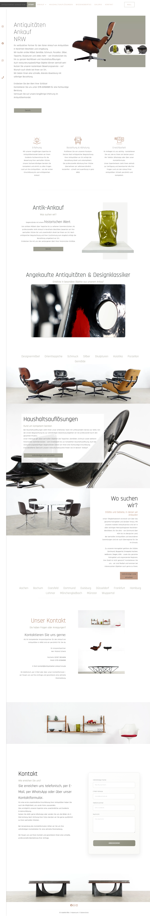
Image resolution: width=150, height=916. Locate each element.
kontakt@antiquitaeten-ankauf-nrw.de (52, 666)
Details (28, 110)
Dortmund (111, 551)
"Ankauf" (85, 448)
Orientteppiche (53, 356)
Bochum (38, 588)
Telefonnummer (98, 803)
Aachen (134, 551)
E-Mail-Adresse (98, 791)
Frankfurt (119, 588)
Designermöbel (30, 356)
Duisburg (85, 588)
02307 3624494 (60, 657)
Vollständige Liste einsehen (43, 455)
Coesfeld (53, 588)
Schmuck (72, 356)
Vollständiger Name (99, 780)
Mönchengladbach (71, 593)
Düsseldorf (102, 588)
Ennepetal (128, 551)
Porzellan (133, 356)
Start (31, 4)
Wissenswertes (83, 4)
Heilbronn (108, 554)
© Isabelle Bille (64, 913)
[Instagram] (3, 20)
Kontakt (109, 4)
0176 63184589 (44, 87)
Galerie (98, 4)
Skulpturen (101, 356)
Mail (129, 4)
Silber (86, 356)
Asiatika (118, 356)
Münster (92, 593)
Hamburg (135, 588)
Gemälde (80, 361)
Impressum (74, 913)
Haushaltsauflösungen (61, 4)
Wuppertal (119, 551)
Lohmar (50, 593)
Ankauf (41, 4)
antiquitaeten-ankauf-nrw (13, 4)
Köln (120, 554)
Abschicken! (114, 843)
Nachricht (96, 814)
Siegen (115, 554)
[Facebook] (3, 37)
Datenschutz (84, 913)
